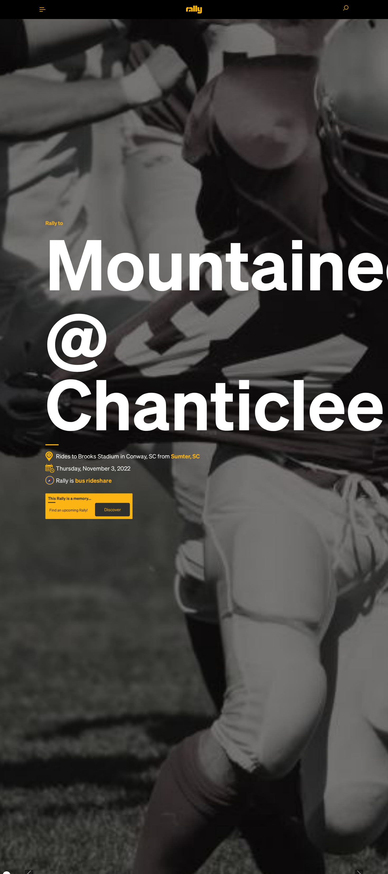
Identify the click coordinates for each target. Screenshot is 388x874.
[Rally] (194, 9)
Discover (112, 510)
